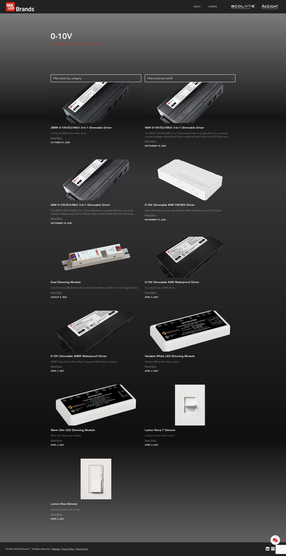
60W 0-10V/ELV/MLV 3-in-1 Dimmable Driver (80, 205)
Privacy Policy (68, 549)
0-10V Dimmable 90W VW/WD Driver (170, 205)
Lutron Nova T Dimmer (160, 430)
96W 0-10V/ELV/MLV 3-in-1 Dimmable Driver (174, 127)
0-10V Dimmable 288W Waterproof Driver (79, 356)
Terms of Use (82, 549)
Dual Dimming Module (66, 282)
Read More (56, 138)
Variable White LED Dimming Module (170, 356)
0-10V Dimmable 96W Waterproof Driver (172, 282)
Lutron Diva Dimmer (64, 504)
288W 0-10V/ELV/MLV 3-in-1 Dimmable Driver (75, 44)
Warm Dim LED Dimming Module (73, 430)
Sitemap (56, 549)
